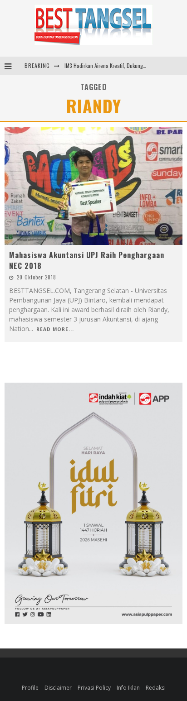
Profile (30, 687)
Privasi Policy (94, 687)
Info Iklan (128, 687)
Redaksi (156, 687)
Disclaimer (58, 687)
